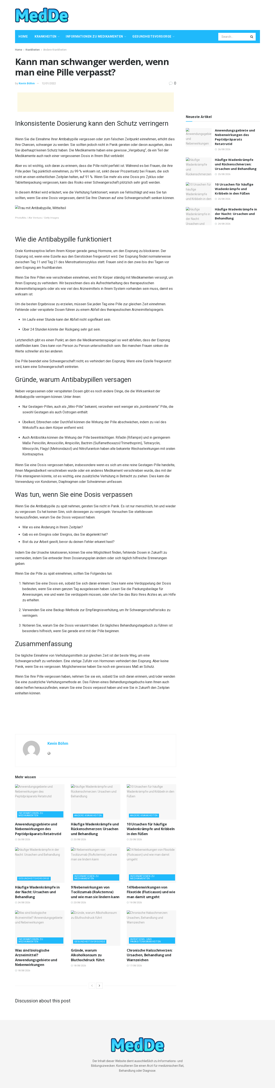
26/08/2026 (23, 839)
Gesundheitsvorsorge (151, 36)
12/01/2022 (49, 83)
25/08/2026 (79, 839)
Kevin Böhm (27, 83)
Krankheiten (46, 36)
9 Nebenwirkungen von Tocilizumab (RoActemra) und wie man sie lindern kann (95, 892)
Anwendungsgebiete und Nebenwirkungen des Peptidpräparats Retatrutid (38, 829)
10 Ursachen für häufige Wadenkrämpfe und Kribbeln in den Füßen (151, 829)
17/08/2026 (135, 965)
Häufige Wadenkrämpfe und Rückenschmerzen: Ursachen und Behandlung (95, 829)
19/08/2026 (135, 902)
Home (23, 36)
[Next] (99, 986)
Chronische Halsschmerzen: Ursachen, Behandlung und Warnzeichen (149, 955)
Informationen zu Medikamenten (94, 36)
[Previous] (92, 986)
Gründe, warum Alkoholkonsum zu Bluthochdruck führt (88, 955)
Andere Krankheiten (55, 49)
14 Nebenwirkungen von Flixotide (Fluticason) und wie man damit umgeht (151, 892)
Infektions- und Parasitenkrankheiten (145, 940)
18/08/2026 (23, 970)
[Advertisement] (182, 14)
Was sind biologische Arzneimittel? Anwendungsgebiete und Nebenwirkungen (36, 957)
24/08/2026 (23, 902)
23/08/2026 (79, 902)
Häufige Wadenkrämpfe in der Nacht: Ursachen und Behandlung (37, 892)
